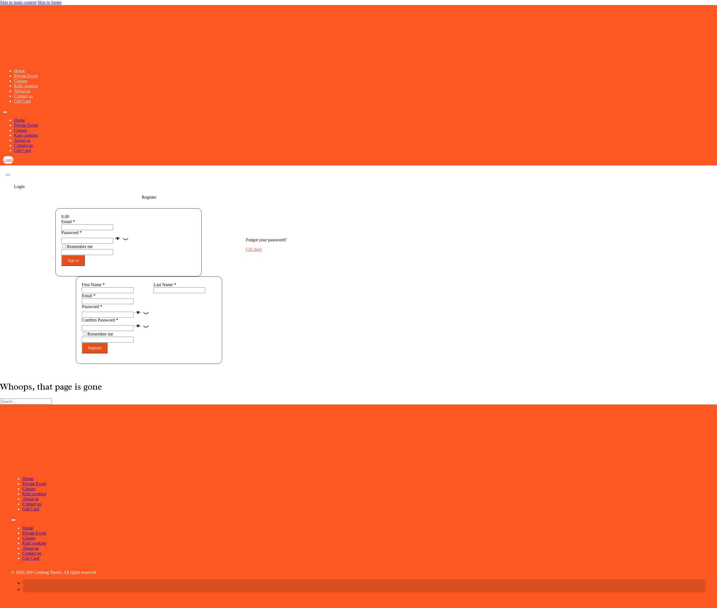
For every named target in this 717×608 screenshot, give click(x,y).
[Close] (8, 175)
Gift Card (22, 101)
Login (8, 160)
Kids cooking (26, 86)
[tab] (149, 186)
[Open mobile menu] (5, 112)
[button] (121, 240)
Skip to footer (50, 2)
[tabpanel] (149, 242)
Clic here (254, 249)
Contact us (23, 96)
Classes (20, 80)
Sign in (73, 260)
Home (19, 70)
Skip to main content (18, 2)
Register (94, 348)
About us (22, 91)
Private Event (26, 75)
